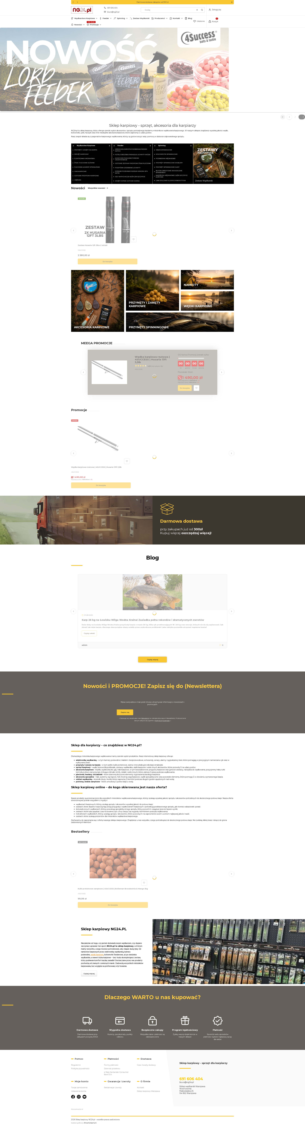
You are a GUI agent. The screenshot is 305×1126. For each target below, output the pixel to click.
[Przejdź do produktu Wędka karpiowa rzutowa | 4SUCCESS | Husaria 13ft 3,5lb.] (101, 441)
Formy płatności (111, 1065)
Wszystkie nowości (96, 188)
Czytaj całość (89, 633)
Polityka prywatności (80, 1069)
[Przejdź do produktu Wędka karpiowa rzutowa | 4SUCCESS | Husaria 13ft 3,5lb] (109, 372)
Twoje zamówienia (79, 1087)
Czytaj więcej (152, 660)
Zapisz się (125, 712)
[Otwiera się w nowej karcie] (73, 1097)
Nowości (78, 25)
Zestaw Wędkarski (141, 18)
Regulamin (145, 718)
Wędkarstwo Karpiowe (84, 18)
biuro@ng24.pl (113, 12)
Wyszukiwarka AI (77, 1109)
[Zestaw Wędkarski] (213, 163)
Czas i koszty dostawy (146, 1065)
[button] (232, 2)
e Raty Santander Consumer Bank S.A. (116, 1073)
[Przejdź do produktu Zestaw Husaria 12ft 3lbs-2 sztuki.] (107, 220)
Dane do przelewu (112, 1069)
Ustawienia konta (78, 1091)
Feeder (106, 18)
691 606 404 (112, 8)
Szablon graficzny (83, 1123)
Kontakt (176, 18)
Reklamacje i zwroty (113, 1087)
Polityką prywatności (162, 721)
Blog (190, 18)
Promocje (94, 25)
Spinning (121, 18)
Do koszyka (107, 261)
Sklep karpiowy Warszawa (148, 1091)
